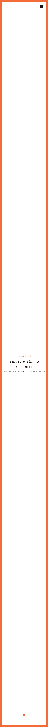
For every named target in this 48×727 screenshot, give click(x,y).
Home (5, 371)
